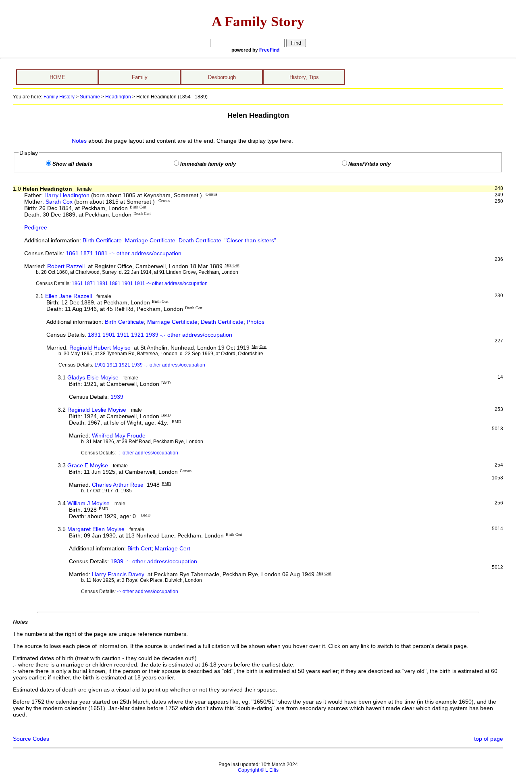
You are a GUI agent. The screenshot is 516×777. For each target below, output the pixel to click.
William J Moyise (88, 503)
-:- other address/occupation (147, 453)
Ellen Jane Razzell (68, 296)
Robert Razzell (66, 266)
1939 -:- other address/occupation (153, 561)
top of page (488, 738)
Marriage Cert (172, 548)
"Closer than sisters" (250, 240)
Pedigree (35, 227)
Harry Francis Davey (118, 574)
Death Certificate (200, 240)
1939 (116, 397)
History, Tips (304, 77)
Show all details (72, 164)
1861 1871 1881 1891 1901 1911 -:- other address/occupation (140, 283)
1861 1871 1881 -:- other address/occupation (123, 253)
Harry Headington (66, 195)
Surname (90, 97)
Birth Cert (139, 548)
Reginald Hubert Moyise (100, 347)
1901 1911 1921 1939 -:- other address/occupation (149, 365)
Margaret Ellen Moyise (96, 529)
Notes (79, 140)
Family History (59, 97)
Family (140, 77)
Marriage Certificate (150, 240)
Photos (255, 322)
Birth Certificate (102, 240)
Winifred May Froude (119, 435)
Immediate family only (208, 164)
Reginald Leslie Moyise (96, 409)
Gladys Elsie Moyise (93, 377)
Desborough (222, 77)
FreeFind (269, 50)
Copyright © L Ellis (258, 770)
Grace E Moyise (87, 465)
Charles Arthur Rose (118, 484)
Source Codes (31, 738)
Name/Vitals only (369, 164)
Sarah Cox (59, 201)
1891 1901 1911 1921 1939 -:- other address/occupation (160, 334)
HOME (57, 77)
